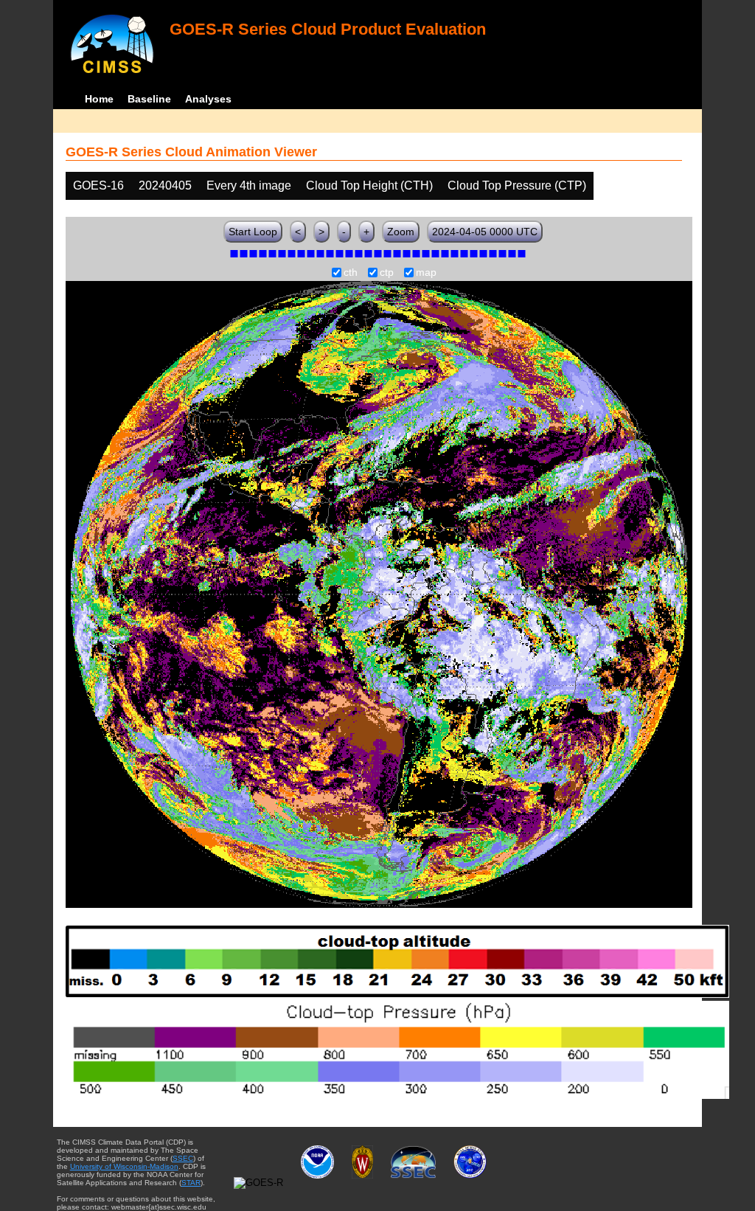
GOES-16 (98, 185)
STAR (191, 1183)
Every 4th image (248, 185)
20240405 (165, 185)
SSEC (183, 1158)
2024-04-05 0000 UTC (484, 231)
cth (351, 273)
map (426, 273)
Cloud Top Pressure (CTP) (517, 185)
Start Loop (253, 231)
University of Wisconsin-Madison (124, 1166)
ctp (387, 273)
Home (99, 99)
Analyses (208, 99)
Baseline (149, 99)
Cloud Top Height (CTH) (369, 185)
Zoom (400, 231)
